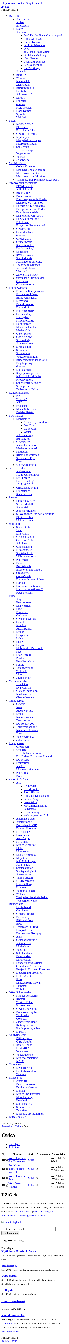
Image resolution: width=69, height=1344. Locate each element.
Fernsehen (22, 612)
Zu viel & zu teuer (26, 274)
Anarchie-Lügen (25, 818)
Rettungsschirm (25, 1025)
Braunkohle (23, 192)
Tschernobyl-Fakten (27, 389)
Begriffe (21, 74)
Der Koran (30, 425)
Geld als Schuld (25, 536)
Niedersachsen (24, 694)
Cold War (21, 1018)
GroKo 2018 (23, 238)
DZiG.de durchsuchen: (15, 1229)
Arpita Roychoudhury (36, 422)
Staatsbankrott (24, 553)
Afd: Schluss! (24, 189)
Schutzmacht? (24, 1103)
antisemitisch (23, 740)
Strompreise (23, 353)
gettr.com (31, 1215)
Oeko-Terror (23, 333)
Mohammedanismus (35, 805)
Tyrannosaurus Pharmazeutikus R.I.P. (38, 179)
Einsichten (22, 127)
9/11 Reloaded (17, 468)
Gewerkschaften (25, 232)
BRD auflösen (24, 920)
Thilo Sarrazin (24, 877)
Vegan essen (23, 153)
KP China (22, 841)
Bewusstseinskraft (26, 1084)
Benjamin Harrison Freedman (33, 969)
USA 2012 (22, 1048)
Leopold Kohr (24, 930)
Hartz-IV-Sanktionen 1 (29, 586)
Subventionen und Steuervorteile (35, 513)
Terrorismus (23, 720)
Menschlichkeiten (26, 327)
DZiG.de (14, 15)
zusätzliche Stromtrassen (30, 277)
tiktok (29, 1211)
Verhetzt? (21, 985)
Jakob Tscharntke (26, 445)
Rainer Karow (32, 42)
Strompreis (22, 386)
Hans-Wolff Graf (33, 38)
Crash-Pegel (23, 572)
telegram (49, 1211)
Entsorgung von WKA (29, 215)
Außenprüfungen (26, 510)
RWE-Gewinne (25, 255)
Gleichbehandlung (27, 690)
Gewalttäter (23, 441)
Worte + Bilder (24, 1002)
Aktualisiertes (24, 19)
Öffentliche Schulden (28, 966)
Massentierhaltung (26, 143)
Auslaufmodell (24, 821)
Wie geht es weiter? (27, 900)
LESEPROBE (8, 1323)
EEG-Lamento (24, 186)
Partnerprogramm (10, 1331)
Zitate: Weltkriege (26, 1021)
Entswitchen (23, 605)
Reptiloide (22, 1100)
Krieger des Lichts (27, 995)
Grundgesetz (16, 700)
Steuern (13, 497)
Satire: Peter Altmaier (28, 382)
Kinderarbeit (23, 369)
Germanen (15, 1064)
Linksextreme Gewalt (28, 982)
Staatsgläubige (24, 867)
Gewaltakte (30, 802)
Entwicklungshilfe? (27, 218)
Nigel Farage (23, 654)
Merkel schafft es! (26, 448)
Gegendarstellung (26, 1008)
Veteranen (22, 1051)
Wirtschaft (15, 523)
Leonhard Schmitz (34, 61)
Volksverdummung (27, 356)
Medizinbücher (17, 163)
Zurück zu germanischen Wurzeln (16, 1169)
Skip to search (34, 3)
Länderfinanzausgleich (29, 962)
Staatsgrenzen (24, 874)
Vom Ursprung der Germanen (17, 1160)
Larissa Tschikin (33, 64)
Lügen (20, 645)
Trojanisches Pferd (27, 926)
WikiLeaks (22, 1015)
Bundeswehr (23, 196)
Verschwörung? (25, 736)
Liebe (19, 641)
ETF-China (22, 533)
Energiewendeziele (27, 212)
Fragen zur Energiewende (31, 225)
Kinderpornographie (28, 1028)
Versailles (21, 949)
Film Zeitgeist (24, 549)
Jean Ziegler (23, 838)
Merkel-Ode (23, 330)
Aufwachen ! (23, 471)
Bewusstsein (23, 602)
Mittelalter (22, 251)
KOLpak (7, 1290)
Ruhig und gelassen (27, 454)
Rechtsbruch (23, 566)
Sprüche (21, 114)
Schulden (21, 543)
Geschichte (22, 910)
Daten (19, 28)
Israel (19, 707)
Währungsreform (26, 556)
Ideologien (22, 317)
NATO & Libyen (26, 861)
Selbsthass (30, 808)
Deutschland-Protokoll (29, 972)
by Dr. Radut (9, 1340)
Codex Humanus (26, 166)
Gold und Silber (25, 540)
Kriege (20, 631)
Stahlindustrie (24, 258)
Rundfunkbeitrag (19, 392)
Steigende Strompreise (29, 261)
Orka (26, 48)
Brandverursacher (26, 297)
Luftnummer (23, 323)
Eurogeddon (23, 959)
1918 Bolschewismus (28, 753)
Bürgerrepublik (25, 87)
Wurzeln (21, 1074)
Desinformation (25, 304)
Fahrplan (21, 101)
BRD (19, 923)
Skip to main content (13, 3)
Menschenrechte (18, 681)
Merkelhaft (22, 946)
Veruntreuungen (25, 890)
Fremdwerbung (13, 1301)
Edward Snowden (26, 828)
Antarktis (21, 1080)
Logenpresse (16, 743)
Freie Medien (24, 107)
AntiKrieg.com (17, 1034)
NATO (20, 1061)
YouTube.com (8, 1215)
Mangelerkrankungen (28, 140)
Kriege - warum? (26, 844)
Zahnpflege (22, 159)
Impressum (22, 25)
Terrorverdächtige (26, 726)
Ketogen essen (24, 123)
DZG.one (19, 1211)
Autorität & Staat (19, 779)
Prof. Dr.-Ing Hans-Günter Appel (43, 35)
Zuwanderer (16, 415)
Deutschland (16, 903)
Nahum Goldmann (27, 730)
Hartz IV (21, 1031)
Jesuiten (20, 766)
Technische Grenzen (28, 264)
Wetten (28, 431)
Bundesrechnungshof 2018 (31, 359)
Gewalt (20, 622)
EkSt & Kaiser (24, 517)
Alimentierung (24, 435)
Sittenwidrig (23, 340)
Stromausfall (23, 346)
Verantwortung (24, 667)
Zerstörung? (23, 917)
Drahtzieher (23, 490)
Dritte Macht (23, 976)
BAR (19, 395)
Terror (19, 461)
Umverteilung (24, 884)
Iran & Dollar (24, 1044)
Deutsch (21, 91)
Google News (24, 336)
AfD (19, 782)
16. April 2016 (24, 484)
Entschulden (23, 956)
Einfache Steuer (25, 500)
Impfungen (22, 137)
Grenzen (21, 235)
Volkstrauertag (24, 1054)
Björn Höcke (31, 792)
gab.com (21, 1215)
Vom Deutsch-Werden (16, 1185)
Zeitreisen (22, 1110)
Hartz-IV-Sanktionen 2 (29, 589)
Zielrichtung (23, 84)
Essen (12, 120)
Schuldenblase (24, 953)
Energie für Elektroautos (30, 205)
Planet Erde (15, 1077)
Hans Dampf (23, 110)
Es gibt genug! (24, 363)
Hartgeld (21, 582)
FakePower (22, 222)
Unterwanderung (26, 464)
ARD (19, 402)
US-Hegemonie (25, 880)
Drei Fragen (23, 477)
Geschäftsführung (26, 939)
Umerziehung (31, 812)
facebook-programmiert (29, 1113)
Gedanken (22, 615)
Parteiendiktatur (25, 412)
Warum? (21, 78)
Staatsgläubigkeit (26, 871)
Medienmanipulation (28, 769)
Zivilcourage (23, 677)
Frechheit (21, 405)
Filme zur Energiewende (30, 291)
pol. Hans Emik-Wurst (36, 51)
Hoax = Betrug (25, 481)
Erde (19, 608)
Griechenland (24, 546)
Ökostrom (22, 281)
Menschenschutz (26, 854)
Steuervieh (22, 507)
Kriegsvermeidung (27, 1057)
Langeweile (23, 635)
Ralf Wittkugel (32, 68)
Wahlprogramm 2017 (36, 815)
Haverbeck (22, 835)
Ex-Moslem (30, 428)
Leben (20, 638)
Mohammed (23, 418)
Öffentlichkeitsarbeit (20, 992)
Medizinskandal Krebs (29, 173)
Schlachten (22, 146)
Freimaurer (22, 762)
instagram (38, 1211)
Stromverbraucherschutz (23, 182)
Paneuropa (22, 772)
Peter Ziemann (24, 592)
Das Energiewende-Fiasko (31, 199)
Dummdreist (23, 307)
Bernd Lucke (31, 789)
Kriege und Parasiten (28, 1093)
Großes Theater (25, 913)
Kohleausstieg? (25, 248)
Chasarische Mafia (27, 487)
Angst (19, 599)
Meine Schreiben (26, 409)
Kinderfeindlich (25, 245)
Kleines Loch (24, 494)
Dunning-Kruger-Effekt (30, 579)
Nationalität (23, 81)
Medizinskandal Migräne (30, 176)
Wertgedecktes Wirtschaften (32, 897)
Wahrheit (21, 117)
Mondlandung (24, 1097)
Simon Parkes (24, 1107)
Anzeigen (14, 1144)
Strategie (21, 71)
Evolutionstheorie (26, 1087)
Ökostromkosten (25, 284)
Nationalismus (24, 717)
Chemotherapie (25, 697)
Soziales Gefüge (25, 458)
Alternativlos (23, 943)
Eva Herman (23, 687)
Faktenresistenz (25, 310)
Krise (19, 979)
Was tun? (21, 271)
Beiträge (14, 1147)
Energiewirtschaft (19, 287)
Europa (20, 97)
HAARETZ (23, 831)
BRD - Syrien (24, 1038)
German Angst (24, 314)
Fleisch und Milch (26, 130)
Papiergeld (22, 559)
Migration (22, 451)
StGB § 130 (23, 864)
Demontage (23, 300)
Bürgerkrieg (23, 438)
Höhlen (20, 1090)
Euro (19, 563)
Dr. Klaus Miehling (35, 55)
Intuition (21, 625)
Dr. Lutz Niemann (34, 45)
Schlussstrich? (24, 94)
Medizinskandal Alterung (30, 169)
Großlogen (22, 746)
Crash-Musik (23, 576)
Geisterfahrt (23, 228)
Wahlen (20, 894)
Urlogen (21, 749)
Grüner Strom (24, 241)
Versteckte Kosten (26, 268)
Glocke (20, 104)
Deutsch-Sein (24, 1067)
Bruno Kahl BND (26, 825)
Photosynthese (24, 379)
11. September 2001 (27, 474)
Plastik (20, 658)
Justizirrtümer (24, 628)
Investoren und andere (29, 569)
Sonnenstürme (24, 343)
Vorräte (20, 156)
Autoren (21, 32)
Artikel (20, 22)
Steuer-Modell (24, 504)
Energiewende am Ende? (30, 209)
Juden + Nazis (24, 710)
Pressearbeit (23, 1005)
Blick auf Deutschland (36, 795)
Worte (19, 674)
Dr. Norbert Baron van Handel (34, 756)
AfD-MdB (30, 785)
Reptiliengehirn (25, 661)
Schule (20, 664)
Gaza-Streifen (24, 1041)
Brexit (19, 776)
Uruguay (21, 887)
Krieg (19, 713)
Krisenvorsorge (25, 320)
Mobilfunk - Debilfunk (29, 648)
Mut (18, 651)
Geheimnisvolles (26, 618)
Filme (12, 595)
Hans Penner (31, 58)
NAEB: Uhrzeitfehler (28, 376)
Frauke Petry (31, 799)
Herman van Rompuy (28, 933)
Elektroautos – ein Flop (29, 202)
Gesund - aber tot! (26, 133)
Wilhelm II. (22, 989)
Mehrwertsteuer (25, 520)
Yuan (19, 530)
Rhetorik (21, 998)
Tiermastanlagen (25, 150)
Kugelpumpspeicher (28, 373)
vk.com (41, 1215)
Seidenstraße (23, 527)
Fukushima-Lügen (27, 294)
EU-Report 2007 (26, 723)
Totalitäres (22, 684)
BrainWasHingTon (27, 1012)
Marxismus (22, 851)
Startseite (6, 1126)
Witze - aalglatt (17, 1116)
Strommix (22, 350)
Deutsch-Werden (26, 1071)
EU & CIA (22, 759)
